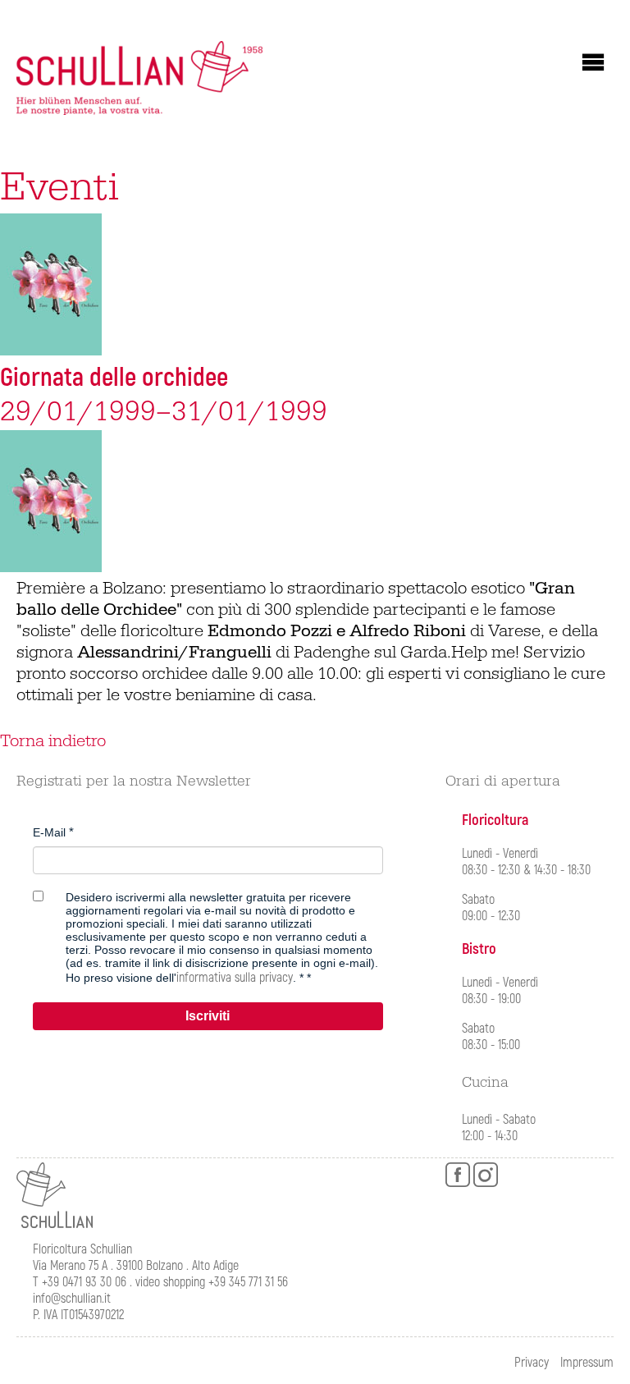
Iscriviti (207, 1016)
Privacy (531, 1362)
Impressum (587, 1362)
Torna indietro (53, 741)
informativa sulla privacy (234, 977)
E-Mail (49, 832)
